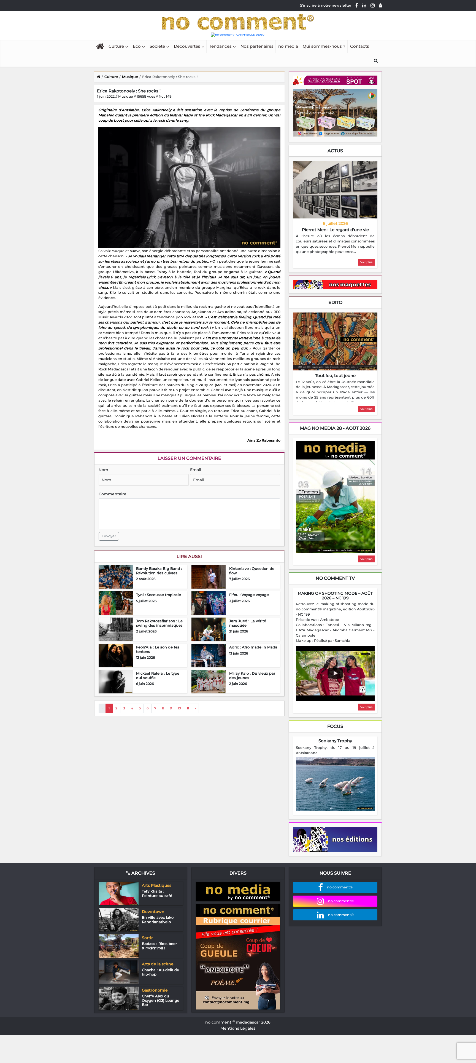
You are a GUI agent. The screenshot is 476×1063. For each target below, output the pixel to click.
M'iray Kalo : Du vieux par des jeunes (252, 703)
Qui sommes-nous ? (324, 74)
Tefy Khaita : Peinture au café (157, 921)
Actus (335, 178)
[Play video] (335, 701)
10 (179, 736)
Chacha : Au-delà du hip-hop (160, 1000)
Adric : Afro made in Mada (253, 675)
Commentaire (112, 522)
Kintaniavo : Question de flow (251, 598)
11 (188, 736)
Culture (116, 74)
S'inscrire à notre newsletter (325, 5)
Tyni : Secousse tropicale (158, 623)
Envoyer (109, 564)
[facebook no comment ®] (356, 5)
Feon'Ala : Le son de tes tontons (157, 677)
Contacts (359, 74)
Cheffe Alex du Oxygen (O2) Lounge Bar (160, 1028)
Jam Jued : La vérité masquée (247, 651)
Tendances (220, 74)
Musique (130, 105)
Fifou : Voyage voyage (249, 623)
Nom (103, 497)
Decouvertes (187, 74)
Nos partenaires (257, 74)
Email (195, 497)
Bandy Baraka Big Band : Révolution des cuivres (159, 598)
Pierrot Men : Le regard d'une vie (335, 257)
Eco (137, 74)
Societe (157, 74)
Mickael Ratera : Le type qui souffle (157, 703)
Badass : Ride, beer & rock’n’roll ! (159, 973)
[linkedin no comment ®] (364, 5)
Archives (142, 901)
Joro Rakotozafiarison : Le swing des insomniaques (159, 651)
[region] (335, 272)
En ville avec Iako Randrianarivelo (158, 947)
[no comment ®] (380, 5)
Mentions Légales (237, 1056)
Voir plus (366, 290)
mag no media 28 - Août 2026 (335, 456)
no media (288, 74)
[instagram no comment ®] (372, 5)
